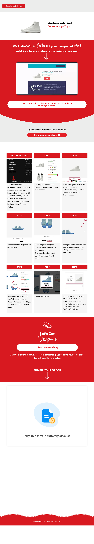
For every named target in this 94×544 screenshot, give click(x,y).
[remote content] (47, 416)
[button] (73, 92)
